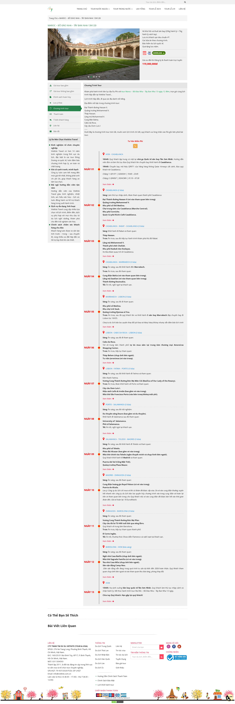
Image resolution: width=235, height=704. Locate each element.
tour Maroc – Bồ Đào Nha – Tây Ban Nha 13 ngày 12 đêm (145, 91)
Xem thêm (107, 184)
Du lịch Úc (99, 667)
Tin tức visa (120, 650)
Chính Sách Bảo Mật (106, 680)
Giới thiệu (120, 667)
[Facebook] (174, 646)
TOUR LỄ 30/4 (155, 9)
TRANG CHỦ (82, 9)
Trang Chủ (53, 18)
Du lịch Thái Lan (102, 650)
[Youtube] (179, 646)
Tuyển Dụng (121, 659)
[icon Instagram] (168, 646)
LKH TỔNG (140, 9)
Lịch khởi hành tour (106, 685)
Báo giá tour (121, 663)
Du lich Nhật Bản (102, 654)
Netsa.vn (126, 698)
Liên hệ (119, 646)
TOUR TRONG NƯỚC (122, 9)
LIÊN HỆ (182, 9)
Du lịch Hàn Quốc (102, 659)
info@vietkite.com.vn (62, 673)
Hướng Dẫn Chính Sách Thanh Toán (112, 676)
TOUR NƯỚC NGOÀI (99, 9)
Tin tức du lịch (122, 654)
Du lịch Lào (100, 663)
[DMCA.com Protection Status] (117, 702)
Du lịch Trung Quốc (103, 646)
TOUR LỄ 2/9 (169, 9)
